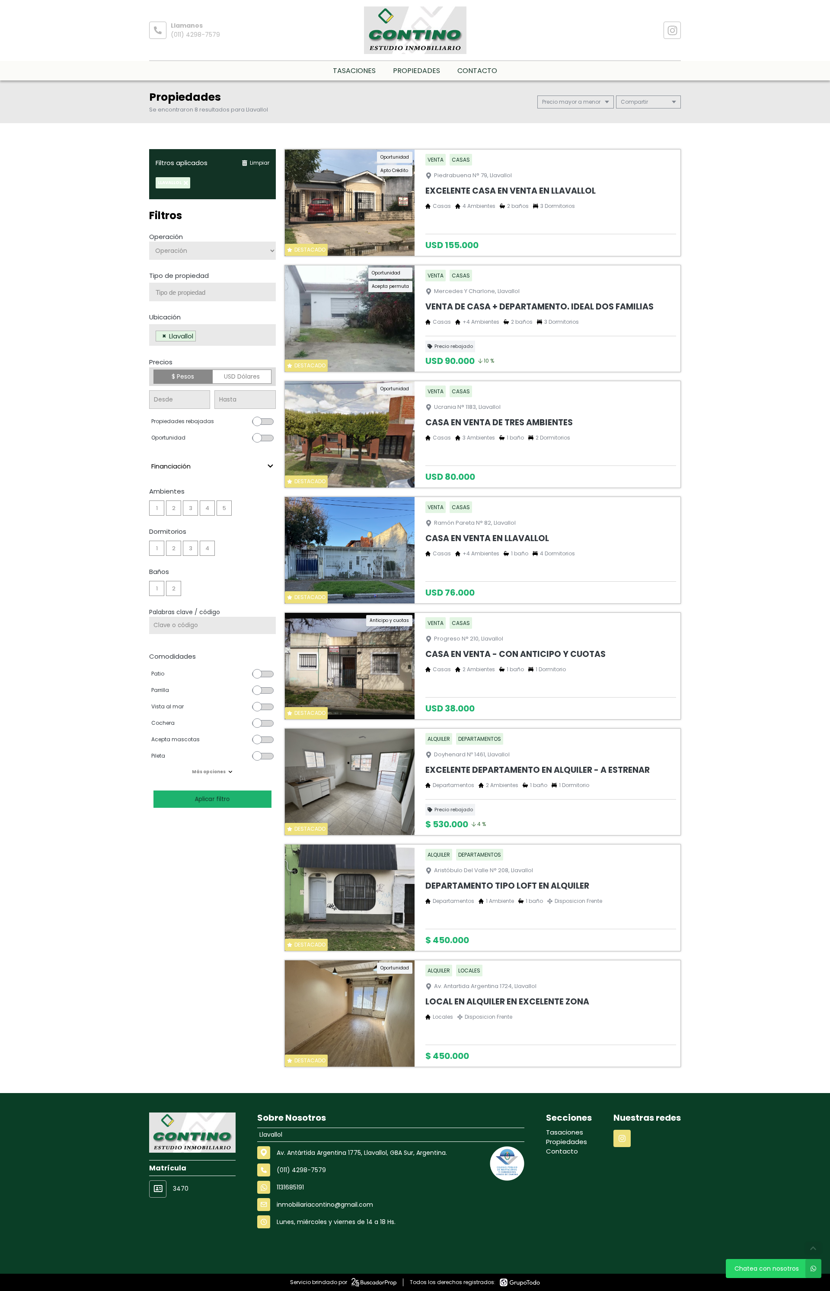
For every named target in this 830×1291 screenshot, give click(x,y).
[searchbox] (216, 292)
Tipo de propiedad (179, 275)
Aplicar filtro (212, 799)
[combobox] (212, 292)
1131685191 (290, 1187)
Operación (166, 236)
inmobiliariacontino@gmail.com (325, 1204)
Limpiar (259, 162)
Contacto (477, 71)
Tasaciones (354, 71)
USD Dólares (242, 376)
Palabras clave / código (184, 612)
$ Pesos (183, 376)
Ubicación (165, 317)
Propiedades (416, 71)
